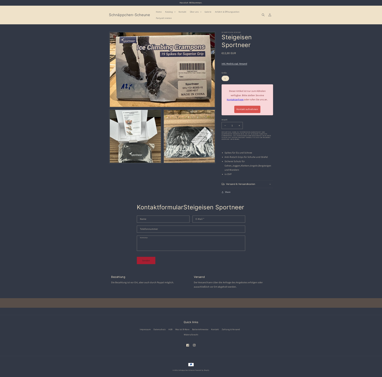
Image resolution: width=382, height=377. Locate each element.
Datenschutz (160, 329)
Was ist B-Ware (182, 329)
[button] (170, 12)
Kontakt (215, 329)
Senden (146, 260)
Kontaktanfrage (235, 99)
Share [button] (228, 192)
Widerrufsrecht (191, 334)
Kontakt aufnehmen (247, 109)
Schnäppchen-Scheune (186, 370)
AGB (170, 329)
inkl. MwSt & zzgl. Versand (234, 63)
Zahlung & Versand (231, 329)
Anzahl (224, 119)
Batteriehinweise (200, 329)
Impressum (145, 329)
